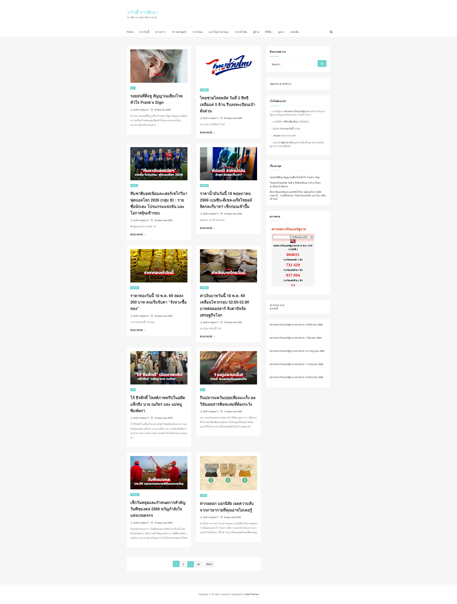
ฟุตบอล (134, 185)
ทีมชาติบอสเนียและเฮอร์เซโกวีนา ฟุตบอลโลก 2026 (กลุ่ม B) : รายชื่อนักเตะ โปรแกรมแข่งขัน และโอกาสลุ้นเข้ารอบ (298, 195)
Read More (207, 133)
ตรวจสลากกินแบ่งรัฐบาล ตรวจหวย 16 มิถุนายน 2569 (296, 377)
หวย (282, 305)
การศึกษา (135, 494)
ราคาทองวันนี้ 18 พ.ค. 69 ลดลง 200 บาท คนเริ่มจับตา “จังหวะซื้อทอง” (158, 302)
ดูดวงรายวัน (288, 142)
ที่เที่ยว (268, 32)
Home (130, 32)
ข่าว (133, 88)
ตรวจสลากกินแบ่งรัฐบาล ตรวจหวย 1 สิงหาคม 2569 (296, 337)
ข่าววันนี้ (144, 32)
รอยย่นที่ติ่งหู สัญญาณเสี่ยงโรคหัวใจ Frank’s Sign (295, 177)
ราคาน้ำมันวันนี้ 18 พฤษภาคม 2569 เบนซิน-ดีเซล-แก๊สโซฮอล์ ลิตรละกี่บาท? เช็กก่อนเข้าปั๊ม (226, 199)
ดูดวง (281, 32)
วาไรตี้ (203, 495)
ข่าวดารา (160, 32)
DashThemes (252, 594)
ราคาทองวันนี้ (287, 128)
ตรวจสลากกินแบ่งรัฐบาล (296, 111)
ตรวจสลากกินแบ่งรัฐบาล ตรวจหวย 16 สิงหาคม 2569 (296, 324)
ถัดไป (209, 564)
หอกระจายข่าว (280, 83)
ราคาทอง (197, 32)
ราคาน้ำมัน (241, 32)
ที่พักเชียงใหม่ (291, 121)
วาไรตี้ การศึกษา (142, 12)
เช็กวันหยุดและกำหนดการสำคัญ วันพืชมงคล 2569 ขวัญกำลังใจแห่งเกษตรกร (157, 508)
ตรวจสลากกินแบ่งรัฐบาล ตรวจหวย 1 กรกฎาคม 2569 (296, 364)
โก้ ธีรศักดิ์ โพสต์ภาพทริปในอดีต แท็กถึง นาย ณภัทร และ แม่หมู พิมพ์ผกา (157, 404)
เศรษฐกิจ (204, 90)
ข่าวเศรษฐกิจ (179, 32)
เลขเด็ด (294, 32)
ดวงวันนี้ (274, 308)
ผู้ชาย (256, 32)
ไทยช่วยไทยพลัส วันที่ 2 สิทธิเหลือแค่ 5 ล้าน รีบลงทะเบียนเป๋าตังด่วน (227, 104)
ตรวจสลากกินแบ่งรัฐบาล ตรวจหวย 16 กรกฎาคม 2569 (297, 351)
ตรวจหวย (274, 305)
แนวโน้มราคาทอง (218, 32)
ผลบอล (276, 135)
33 (198, 564)
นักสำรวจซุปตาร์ (141, 109)
